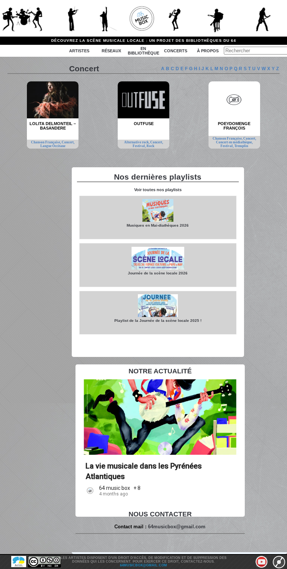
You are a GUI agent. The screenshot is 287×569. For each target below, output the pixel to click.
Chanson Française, (46, 142)
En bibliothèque (143, 50)
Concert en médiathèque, (234, 142)
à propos (208, 51)
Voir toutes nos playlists (158, 189)
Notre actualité (160, 371)
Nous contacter (160, 514)
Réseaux (111, 51)
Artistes (79, 51)
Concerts (175, 51)
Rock (150, 146)
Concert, (68, 142)
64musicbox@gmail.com (177, 526)
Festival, (139, 146)
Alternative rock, (137, 142)
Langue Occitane (52, 146)
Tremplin (241, 146)
